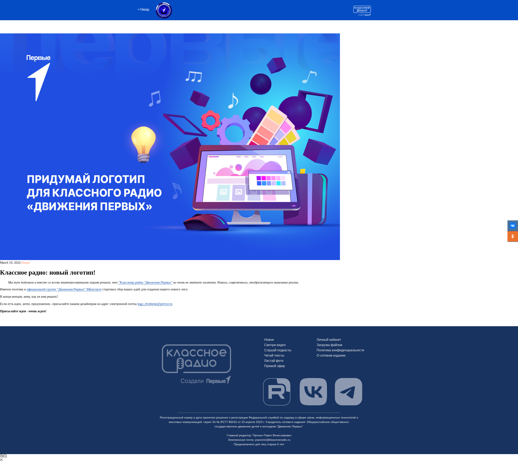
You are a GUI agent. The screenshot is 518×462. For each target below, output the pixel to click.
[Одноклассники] (512, 236)
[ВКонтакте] (512, 225)
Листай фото (273, 360)
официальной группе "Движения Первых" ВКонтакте (64, 289)
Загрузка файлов (329, 345)
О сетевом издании (331, 355)
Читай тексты (274, 355)
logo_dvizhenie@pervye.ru (155, 304)
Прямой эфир (274, 366)
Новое (269, 339)
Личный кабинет (329, 339)
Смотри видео (275, 345)
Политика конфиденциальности (340, 350)
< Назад (143, 9)
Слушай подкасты (277, 350)
